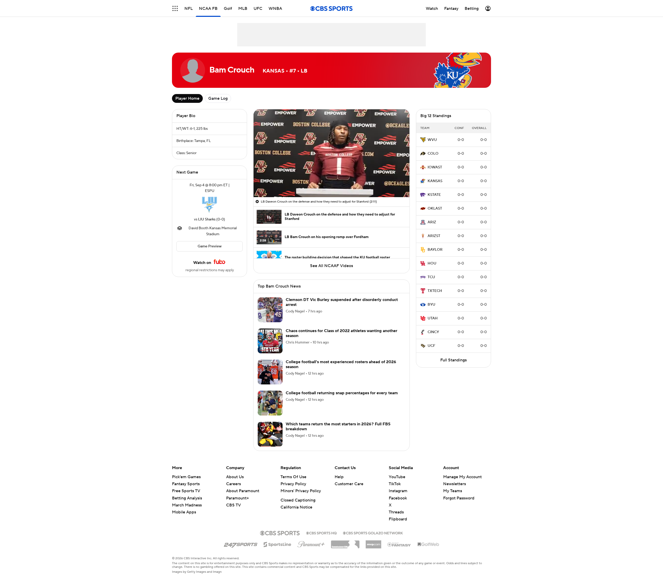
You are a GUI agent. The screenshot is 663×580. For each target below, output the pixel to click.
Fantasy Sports (186, 483)
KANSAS (435, 181)
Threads (396, 512)
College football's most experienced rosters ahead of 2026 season (341, 364)
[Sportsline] (277, 543)
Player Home (187, 98)
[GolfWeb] (428, 544)
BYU (431, 304)
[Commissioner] (345, 542)
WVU (432, 140)
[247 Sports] (240, 543)
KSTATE (434, 194)
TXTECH (435, 291)
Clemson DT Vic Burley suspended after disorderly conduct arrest (342, 302)
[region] (331, 153)
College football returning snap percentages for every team (342, 393)
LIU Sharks (206, 219)
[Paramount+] (311, 543)
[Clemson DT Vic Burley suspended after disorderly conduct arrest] (270, 309)
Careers (233, 483)
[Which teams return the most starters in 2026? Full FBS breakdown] (270, 434)
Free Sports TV (186, 490)
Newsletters (454, 483)
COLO (433, 153)
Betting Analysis (187, 498)
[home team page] (209, 205)
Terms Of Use (293, 476)
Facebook (398, 498)
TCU (431, 277)
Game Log (218, 98)
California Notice (296, 507)
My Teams (452, 490)
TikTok (395, 483)
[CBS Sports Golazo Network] (373, 532)
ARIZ (432, 222)
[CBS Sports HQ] (321, 532)
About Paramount (242, 490)
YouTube (397, 476)
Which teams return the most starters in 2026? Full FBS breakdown (338, 426)
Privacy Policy (293, 483)
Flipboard (398, 519)
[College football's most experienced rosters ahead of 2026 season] (270, 372)
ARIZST (434, 236)
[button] (175, 8)
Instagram (398, 490)
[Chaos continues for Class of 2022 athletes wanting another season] (270, 340)
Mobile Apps (184, 512)
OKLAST (435, 208)
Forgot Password (458, 498)
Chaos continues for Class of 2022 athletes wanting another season (341, 333)
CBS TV (233, 505)
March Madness (187, 505)
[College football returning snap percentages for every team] (270, 403)
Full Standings (453, 360)
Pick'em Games (186, 476)
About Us (235, 476)
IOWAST (435, 167)
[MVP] (373, 542)
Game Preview (210, 246)
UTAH (433, 318)
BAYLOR (435, 249)
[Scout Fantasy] (399, 544)
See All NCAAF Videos (331, 265)
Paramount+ (237, 498)
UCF (431, 345)
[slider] (331, 182)
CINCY (433, 332)
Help (339, 476)
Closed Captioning (297, 500)
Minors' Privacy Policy (300, 490)
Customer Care (349, 483)
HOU (432, 263)
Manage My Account (462, 476)
